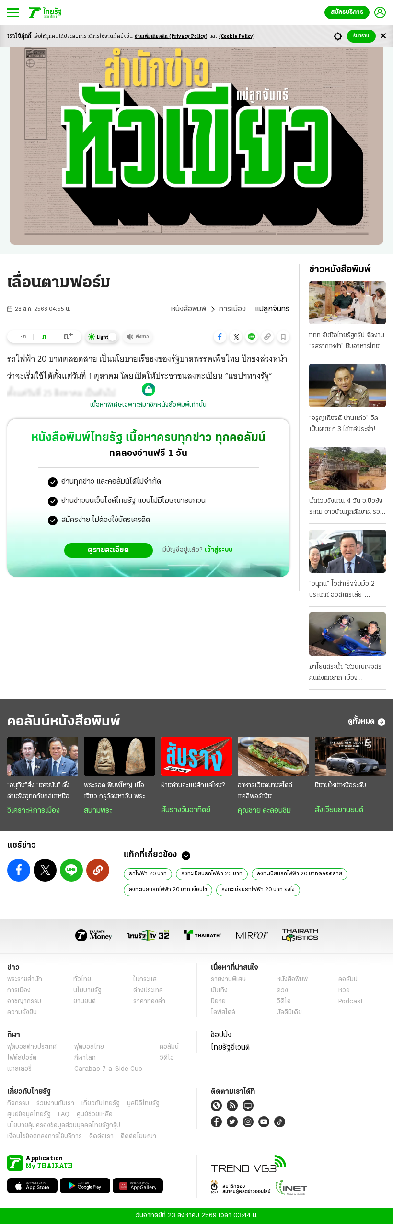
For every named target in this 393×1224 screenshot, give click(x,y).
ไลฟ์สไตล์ (223, 1012)
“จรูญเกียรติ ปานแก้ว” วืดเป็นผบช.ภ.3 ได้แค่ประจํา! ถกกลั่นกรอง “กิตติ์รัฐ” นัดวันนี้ (347, 425)
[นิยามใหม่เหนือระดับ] (350, 756)
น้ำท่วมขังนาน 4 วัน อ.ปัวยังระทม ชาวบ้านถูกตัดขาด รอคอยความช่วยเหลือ (345, 508)
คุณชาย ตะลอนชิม (264, 811)
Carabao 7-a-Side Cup (108, 1069)
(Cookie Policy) (237, 36)
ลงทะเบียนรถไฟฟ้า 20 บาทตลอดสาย (299, 874)
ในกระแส (145, 979)
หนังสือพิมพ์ (188, 309)
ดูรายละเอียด (108, 550)
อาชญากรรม (24, 1001)
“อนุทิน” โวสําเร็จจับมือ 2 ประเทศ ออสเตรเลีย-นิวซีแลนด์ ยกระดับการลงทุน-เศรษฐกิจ (342, 590)
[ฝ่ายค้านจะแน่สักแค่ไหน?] (196, 756)
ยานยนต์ (84, 1001)
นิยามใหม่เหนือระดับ (340, 785)
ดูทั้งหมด (361, 721)
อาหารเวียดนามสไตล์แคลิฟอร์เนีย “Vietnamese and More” (265, 792)
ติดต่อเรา (101, 1136)
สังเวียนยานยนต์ (339, 810)
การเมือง (232, 309)
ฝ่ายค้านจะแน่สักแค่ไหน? (193, 785)
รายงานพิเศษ (228, 979)
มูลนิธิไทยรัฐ (143, 1103)
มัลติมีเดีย (289, 1012)
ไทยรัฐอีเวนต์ (230, 1048)
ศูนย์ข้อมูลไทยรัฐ (29, 1114)
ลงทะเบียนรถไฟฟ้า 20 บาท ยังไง (258, 890)
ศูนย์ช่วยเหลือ (95, 1114)
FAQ (63, 1114)
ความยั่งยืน (22, 1012)
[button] (220, 336)
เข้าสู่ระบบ (218, 550)
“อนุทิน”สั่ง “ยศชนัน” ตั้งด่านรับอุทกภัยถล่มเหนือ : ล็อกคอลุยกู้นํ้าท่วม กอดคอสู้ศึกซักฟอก (42, 792)
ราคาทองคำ (149, 1001)
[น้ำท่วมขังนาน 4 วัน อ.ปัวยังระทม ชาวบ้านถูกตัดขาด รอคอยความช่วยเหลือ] (347, 468)
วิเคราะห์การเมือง (33, 811)
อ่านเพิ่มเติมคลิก (171, 36)
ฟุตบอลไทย (89, 1047)
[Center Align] (383, 36)
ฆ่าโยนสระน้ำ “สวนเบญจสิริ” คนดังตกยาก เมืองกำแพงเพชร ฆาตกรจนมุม (346, 673)
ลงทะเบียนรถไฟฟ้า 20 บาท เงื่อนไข (168, 890)
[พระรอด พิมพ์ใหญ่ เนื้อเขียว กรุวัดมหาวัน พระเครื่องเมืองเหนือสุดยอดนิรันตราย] (119, 756)
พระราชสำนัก (24, 979)
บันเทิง (219, 990)
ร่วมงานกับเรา (55, 1103)
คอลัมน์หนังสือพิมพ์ (63, 721)
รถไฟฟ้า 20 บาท (148, 874)
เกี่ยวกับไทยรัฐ (100, 1103)
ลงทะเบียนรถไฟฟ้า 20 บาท (212, 874)
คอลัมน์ (348, 979)
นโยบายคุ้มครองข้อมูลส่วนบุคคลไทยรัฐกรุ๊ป (63, 1125)
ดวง (282, 990)
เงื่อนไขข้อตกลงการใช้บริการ (44, 1136)
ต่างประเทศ (148, 990)
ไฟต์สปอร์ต (21, 1058)
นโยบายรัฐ (87, 990)
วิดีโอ (284, 1001)
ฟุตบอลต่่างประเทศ (32, 1047)
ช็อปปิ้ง (221, 1035)
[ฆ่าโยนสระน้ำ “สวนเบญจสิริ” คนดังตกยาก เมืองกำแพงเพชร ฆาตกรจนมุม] (347, 634)
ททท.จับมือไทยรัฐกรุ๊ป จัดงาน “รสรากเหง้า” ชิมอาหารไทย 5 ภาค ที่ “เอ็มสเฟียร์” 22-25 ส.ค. (347, 342)
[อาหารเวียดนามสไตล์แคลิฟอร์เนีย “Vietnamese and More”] (273, 756)
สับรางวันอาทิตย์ (185, 810)
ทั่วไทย (82, 979)
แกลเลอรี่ (19, 1069)
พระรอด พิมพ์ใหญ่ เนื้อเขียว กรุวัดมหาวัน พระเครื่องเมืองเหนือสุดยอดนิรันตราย (117, 792)
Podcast (350, 1001)
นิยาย (218, 1001)
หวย (344, 990)
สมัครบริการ (347, 12)
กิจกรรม (18, 1103)
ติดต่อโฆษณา (138, 1136)
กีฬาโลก (85, 1058)
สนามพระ (98, 811)
